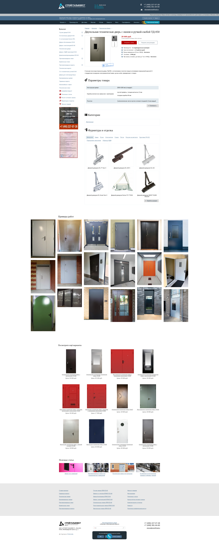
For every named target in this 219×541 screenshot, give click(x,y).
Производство (73, 22)
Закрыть (157, 18)
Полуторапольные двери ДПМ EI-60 (104, 505)
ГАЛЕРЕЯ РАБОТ (67, 91)
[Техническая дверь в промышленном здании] (69, 270)
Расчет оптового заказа (68, 97)
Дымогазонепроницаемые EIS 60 (69, 55)
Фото (116, 22)
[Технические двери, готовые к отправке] (69, 298)
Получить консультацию (148, 42)
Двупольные (89, 122)
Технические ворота (65, 68)
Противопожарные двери (109, 522)
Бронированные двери (65, 78)
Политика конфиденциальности (136, 508)
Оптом (101, 22)
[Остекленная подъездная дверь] (123, 270)
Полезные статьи (67, 94)
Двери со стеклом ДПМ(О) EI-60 (102, 493)
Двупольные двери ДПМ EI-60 (102, 508)
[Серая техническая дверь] (43, 238)
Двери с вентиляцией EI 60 (67, 45)
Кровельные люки (64, 62)
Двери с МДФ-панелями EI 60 (68, 52)
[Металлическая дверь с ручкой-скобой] (96, 268)
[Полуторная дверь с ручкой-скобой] (149, 234)
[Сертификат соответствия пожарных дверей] (68, 158)
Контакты (136, 22)
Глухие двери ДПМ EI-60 (100, 490)
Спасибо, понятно (147, 18)
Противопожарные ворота (67, 65)
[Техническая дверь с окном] (176, 270)
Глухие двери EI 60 (64, 32)
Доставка (84, 22)
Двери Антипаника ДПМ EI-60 (102, 496)
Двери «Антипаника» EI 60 (67, 42)
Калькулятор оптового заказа (136, 499)
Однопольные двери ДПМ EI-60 (102, 502)
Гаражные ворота (64, 81)
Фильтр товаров (66, 104)
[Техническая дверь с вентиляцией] (69, 235)
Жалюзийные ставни (65, 84)
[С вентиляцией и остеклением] (149, 303)
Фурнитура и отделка (68, 101)
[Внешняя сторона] (97, 51)
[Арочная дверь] (43, 313)
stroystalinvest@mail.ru (151, 9)
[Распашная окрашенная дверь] (149, 268)
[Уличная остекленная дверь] (176, 305)
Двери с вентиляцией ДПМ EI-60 (102, 499)
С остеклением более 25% (67, 39)
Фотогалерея (131, 493)
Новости (109, 22)
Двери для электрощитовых (67, 75)
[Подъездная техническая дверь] (43, 276)
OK (100, 536)
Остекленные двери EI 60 (66, 35)
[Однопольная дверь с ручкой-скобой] (96, 303)
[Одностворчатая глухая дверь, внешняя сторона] (123, 235)
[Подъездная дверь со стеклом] (123, 305)
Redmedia (70, 534)
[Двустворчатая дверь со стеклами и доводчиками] (96, 234)
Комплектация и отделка (134, 502)
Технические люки (64, 88)
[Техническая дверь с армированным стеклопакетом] (176, 235)
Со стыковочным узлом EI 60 (67, 71)
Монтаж (93, 22)
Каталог (62, 22)
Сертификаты (126, 22)
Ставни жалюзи (63, 490)
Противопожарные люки (66, 58)
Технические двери (65, 48)
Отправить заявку (129, 42)
